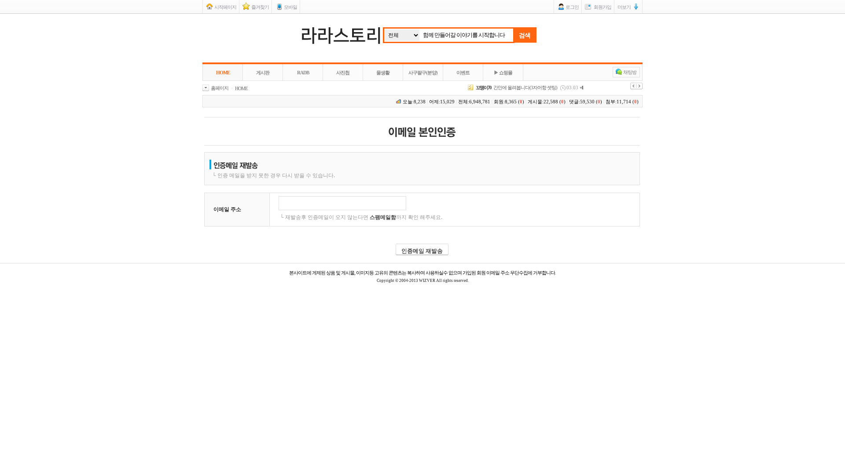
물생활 (382, 72)
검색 (524, 35)
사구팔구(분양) (422, 72)
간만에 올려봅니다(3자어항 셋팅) (525, 87)
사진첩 (342, 72)
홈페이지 (219, 88)
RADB (303, 72)
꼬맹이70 (483, 87)
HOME (223, 72)
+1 (581, 87)
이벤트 (463, 72)
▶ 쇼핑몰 (503, 72)
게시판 (262, 72)
